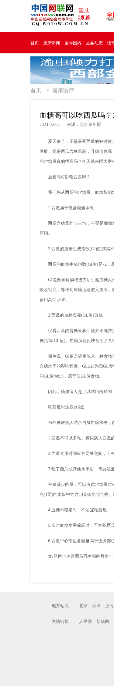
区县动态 (94, 43)
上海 (109, 606)
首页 (34, 43)
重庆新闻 (51, 43)
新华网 (102, 621)
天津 (96, 606)
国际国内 (72, 43)
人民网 (85, 621)
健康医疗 (63, 90)
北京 (83, 606)
